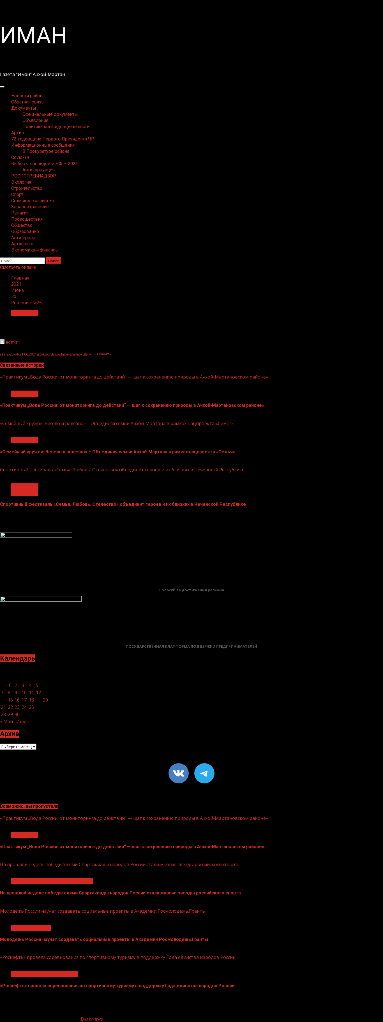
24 (24, 707)
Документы (23, 108)
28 (3, 714)
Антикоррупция (38, 169)
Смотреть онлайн (18, 267)
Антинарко (22, 243)
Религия (20, 213)
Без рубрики (24, 313)
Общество (22, 225)
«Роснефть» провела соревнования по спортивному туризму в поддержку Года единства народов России (118, 957)
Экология (21, 182)
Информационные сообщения (43, 145)
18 (31, 700)
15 (10, 700)
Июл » (23, 721)
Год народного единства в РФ (44, 974)
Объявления (35, 120)
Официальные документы (50, 114)
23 (17, 707)
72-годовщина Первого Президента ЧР (52, 139)
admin (12, 342)
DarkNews (92, 1019)
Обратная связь (27, 102)
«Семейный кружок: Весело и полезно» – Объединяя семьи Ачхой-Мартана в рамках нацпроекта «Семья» (117, 423)
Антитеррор (23, 237)
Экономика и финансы (35, 250)
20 (45, 700)
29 (10, 714)
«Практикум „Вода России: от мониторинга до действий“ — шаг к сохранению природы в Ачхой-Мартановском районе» (134, 377)
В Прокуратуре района (45, 151)
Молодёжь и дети (31, 928)
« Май (6, 721)
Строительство (26, 188)
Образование (25, 231)
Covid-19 (20, 157)
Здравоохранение (30, 206)
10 (24, 692)
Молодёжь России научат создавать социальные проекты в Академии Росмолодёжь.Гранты (103, 911)
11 (31, 692)
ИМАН (33, 35)
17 (24, 700)
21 (3, 707)
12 (38, 692)
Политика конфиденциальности (55, 126)
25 (31, 707)
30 (17, 714)
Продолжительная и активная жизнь (52, 881)
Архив (17, 132)
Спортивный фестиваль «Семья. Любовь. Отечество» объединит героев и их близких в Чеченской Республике (122, 470)
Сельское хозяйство (32, 200)
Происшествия (27, 219)
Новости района (28, 95)
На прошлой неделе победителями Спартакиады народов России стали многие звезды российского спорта (119, 864)
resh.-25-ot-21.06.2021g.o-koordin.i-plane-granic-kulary (45, 354)
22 (10, 707)
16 (17, 700)
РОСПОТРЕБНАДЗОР (33, 176)
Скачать (104, 354)
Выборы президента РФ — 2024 (44, 163)
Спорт (17, 194)
